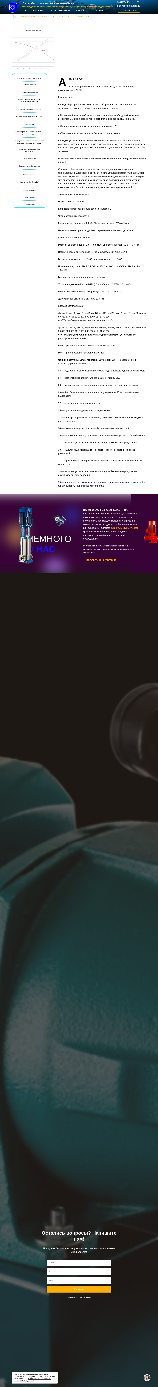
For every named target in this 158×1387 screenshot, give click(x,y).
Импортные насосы (29, 175)
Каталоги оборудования (30, 84)
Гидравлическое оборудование (29, 166)
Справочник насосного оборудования (34, 16)
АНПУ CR (65, 16)
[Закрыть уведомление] (56, 1373)
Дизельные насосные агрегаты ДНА (29, 109)
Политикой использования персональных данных (32, 1380)
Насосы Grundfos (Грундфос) (29, 182)
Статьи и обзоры (30, 204)
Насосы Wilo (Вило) (29, 190)
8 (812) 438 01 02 (128, 2)
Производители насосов (30, 92)
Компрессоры (29, 124)
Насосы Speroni (30, 197)
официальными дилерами (125, 528)
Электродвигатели (30, 158)
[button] (129, 11)
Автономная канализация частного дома (29, 116)
